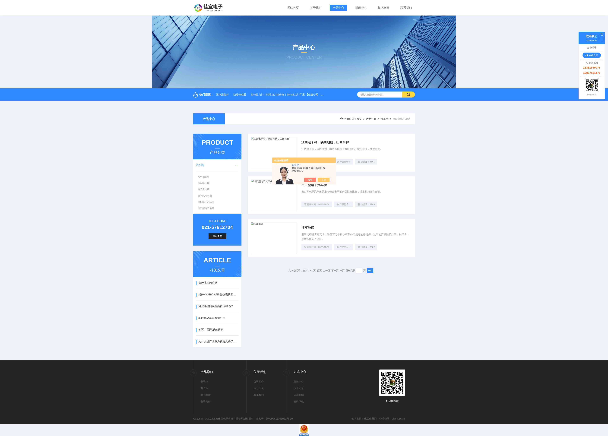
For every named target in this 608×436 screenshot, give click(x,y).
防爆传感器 (239, 94)
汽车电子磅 (203, 183)
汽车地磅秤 (203, 176)
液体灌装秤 (222, 94)
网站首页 (293, 7)
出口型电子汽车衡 (314, 185)
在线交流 (593, 55)
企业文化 (259, 388)
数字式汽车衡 (205, 195)
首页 (359, 118)
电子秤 (204, 381)
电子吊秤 (205, 401)
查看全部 (217, 236)
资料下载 (299, 401)
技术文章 (383, 7)
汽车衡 (384, 118)
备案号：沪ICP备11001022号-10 (274, 418)
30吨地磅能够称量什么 (211, 317)
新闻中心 (361, 7)
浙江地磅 (307, 227)
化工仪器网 (370, 418)
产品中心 (338, 7)
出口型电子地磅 (206, 208)
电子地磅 (205, 395)
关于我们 (315, 7)
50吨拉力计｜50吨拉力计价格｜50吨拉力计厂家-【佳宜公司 (284, 94)
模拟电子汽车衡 (206, 202)
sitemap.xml (398, 418)
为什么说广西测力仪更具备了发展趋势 (218, 341)
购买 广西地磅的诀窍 (210, 329)
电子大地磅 (203, 189)
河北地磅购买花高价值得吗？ (215, 306)
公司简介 (259, 381)
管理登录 (384, 418)
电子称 (204, 388)
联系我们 (406, 7)
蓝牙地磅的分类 (207, 282)
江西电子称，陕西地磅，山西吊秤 (325, 142)
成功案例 (299, 395)
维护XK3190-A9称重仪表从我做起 (218, 294)
